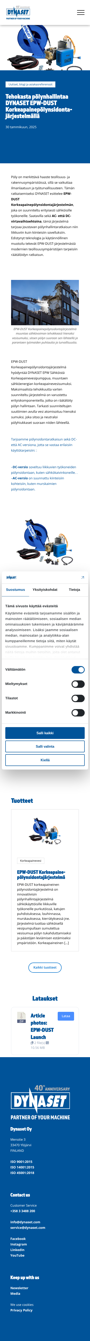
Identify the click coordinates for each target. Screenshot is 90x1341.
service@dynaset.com (27, 1228)
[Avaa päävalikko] (80, 12)
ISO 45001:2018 (22, 1173)
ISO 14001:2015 (22, 1167)
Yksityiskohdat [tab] (45, 590)
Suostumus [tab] (15, 590)
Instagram (18, 1244)
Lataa (66, 1016)
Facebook (18, 1239)
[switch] (78, 684)
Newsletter (19, 1288)
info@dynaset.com (25, 1222)
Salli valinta (45, 747)
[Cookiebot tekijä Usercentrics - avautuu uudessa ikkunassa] (65, 577)
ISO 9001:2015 (21, 1162)
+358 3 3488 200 (22, 1211)
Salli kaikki (45, 733)
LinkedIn (17, 1250)
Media (15, 1293)
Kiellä (45, 760)
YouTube (17, 1255)
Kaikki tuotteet (45, 967)
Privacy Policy (21, 1310)
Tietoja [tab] (74, 590)
